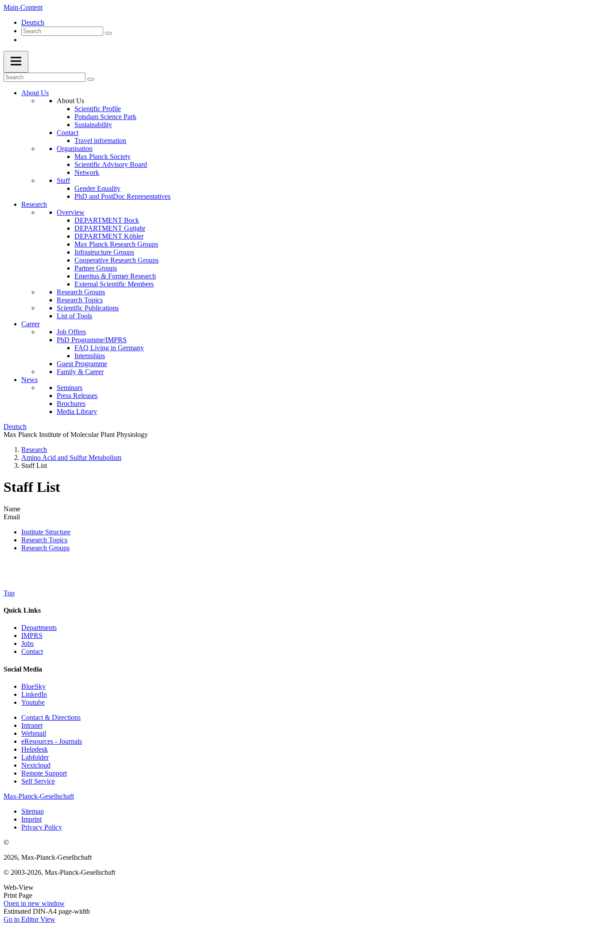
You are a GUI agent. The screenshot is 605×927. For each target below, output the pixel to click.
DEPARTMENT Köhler (108, 236)
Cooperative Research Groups (116, 260)
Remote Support (44, 773)
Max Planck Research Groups (116, 244)
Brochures (71, 403)
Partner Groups (95, 268)
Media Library (77, 411)
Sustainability (93, 124)
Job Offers (71, 332)
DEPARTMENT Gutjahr (109, 228)
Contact (67, 132)
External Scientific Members (114, 284)
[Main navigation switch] (16, 62)
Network (86, 172)
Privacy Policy (41, 827)
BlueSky (33, 686)
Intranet (32, 725)
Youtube (33, 702)
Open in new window (34, 903)
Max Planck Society (102, 156)
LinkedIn (34, 694)
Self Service (38, 781)
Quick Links (22, 610)
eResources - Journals (51, 741)
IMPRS (32, 635)
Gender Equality (97, 188)
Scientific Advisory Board (110, 164)
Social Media (23, 669)
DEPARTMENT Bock (106, 220)
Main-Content (23, 7)
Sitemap (32, 811)
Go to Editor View (29, 919)
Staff (63, 180)
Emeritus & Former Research (115, 276)
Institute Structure (45, 532)
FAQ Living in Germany (109, 347)
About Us (35, 93)
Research (34, 204)
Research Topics (80, 300)
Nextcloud (35, 765)
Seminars (69, 387)
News (29, 379)
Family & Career (80, 371)
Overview (71, 212)
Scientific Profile (97, 108)
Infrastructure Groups (104, 252)
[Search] (108, 33)
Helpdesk (34, 749)
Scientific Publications (88, 308)
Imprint (31, 819)
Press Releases (77, 395)
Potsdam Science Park (105, 116)
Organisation (75, 148)
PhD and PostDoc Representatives (122, 196)
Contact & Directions (51, 717)
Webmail (33, 733)
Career (30, 324)
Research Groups (81, 292)
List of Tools (74, 316)
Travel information (100, 140)
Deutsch (32, 22)
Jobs (27, 643)
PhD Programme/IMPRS (92, 340)
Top (9, 593)
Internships (89, 355)
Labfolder (35, 757)
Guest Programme (82, 363)
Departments (39, 627)
